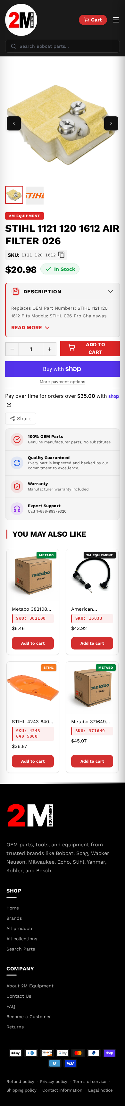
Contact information (62, 1090)
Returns (15, 1026)
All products (19, 928)
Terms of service (89, 1081)
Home (12, 907)
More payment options (62, 381)
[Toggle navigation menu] (116, 20)
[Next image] (111, 123)
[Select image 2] (35, 196)
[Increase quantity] (49, 349)
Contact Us (18, 996)
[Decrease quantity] (12, 349)
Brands (14, 918)
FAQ (10, 1006)
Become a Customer (28, 1016)
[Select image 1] (14, 195)
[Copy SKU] (61, 254)
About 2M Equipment (30, 985)
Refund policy (20, 1081)
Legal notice (100, 1090)
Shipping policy (21, 1090)
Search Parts (20, 948)
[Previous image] (14, 123)
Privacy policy (53, 1081)
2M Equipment (24, 216)
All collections (21, 938)
